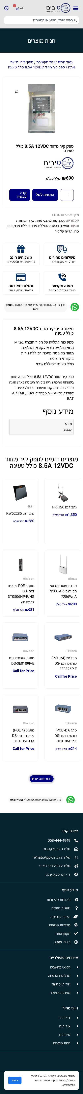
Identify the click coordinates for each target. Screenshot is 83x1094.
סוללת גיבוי (22, 225)
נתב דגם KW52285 (20, 513)
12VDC (65, 225)
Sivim (31, 506)
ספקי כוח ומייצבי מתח (50, 220)
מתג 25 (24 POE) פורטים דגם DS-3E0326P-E (64, 663)
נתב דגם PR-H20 (64, 507)
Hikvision (28, 578)
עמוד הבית (65, 62)
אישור (14, 1080)
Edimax (72, 578)
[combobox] (41, 20)
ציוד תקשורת (45, 62)
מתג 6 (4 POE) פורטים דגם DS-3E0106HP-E (66, 735)
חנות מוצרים (41, 41)
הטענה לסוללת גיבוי (45, 225)
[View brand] (59, 168)
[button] (76, 8)
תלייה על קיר (64, 231)
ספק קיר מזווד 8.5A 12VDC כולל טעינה (45, 148)
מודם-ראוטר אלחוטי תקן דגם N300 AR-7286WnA (63, 591)
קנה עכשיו (22, 195)
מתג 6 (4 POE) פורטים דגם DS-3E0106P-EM (23, 735)
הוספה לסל (45, 195)
